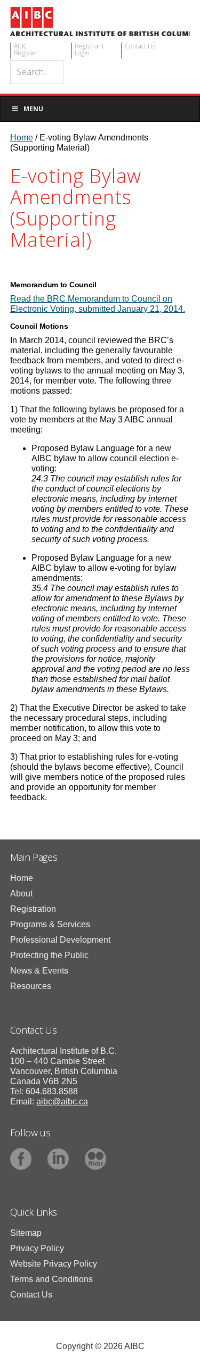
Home (21, 878)
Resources (30, 986)
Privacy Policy (37, 1248)
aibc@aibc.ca (62, 1101)
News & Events (39, 970)
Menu (33, 108)
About (21, 893)
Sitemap (26, 1232)
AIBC (100, 21)
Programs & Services (50, 924)
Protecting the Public (49, 955)
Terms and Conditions (51, 1279)
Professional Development (60, 939)
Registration (33, 908)
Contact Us (31, 1294)
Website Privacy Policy (53, 1263)
